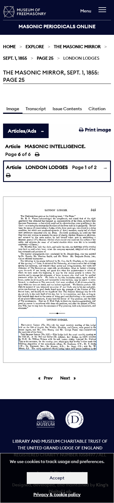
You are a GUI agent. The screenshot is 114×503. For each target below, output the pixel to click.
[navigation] (103, 12)
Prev (49, 378)
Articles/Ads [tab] (22, 131)
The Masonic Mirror (77, 46)
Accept (57, 478)
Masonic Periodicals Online (57, 26)
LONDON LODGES (47, 167)
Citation (96, 108)
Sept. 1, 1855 (15, 58)
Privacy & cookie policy (57, 494)
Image (12, 108)
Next (69, 378)
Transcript (36, 108)
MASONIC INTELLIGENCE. (55, 146)
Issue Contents (67, 108)
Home (9, 46)
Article (12, 146)
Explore (35, 46)
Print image (97, 130)
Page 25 (45, 58)
